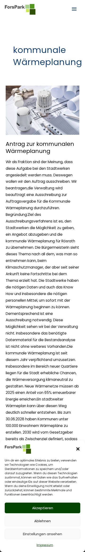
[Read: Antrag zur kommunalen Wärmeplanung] (42, 110)
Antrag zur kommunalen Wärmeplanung (40, 147)
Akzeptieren (42, 507)
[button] (78, 449)
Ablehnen (42, 520)
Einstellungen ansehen (42, 533)
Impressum (45, 545)
